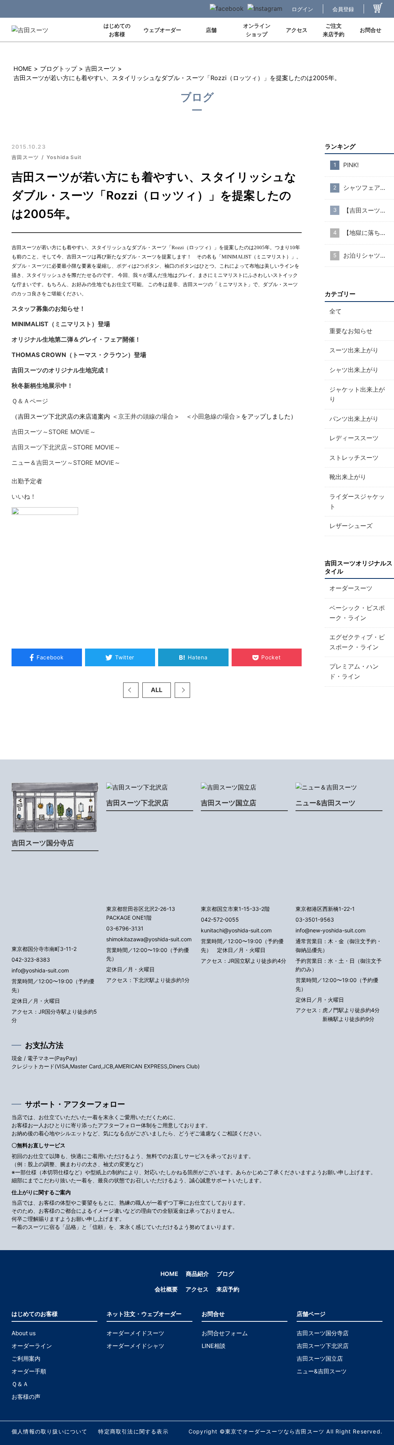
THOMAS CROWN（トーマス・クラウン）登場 (79, 355)
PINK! (351, 165)
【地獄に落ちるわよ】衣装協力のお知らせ (368, 232)
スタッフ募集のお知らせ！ (52, 308)
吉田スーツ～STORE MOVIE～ (54, 432)
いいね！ (24, 496)
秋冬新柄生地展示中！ (42, 385)
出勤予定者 (27, 481)
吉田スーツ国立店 (228, 803)
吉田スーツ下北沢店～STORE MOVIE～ (66, 447)
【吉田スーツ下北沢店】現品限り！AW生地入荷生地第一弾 (368, 210)
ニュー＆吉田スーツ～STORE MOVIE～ (66, 462)
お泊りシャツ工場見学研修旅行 (368, 255)
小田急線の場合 (213, 416)
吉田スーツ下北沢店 (137, 803)
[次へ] (182, 690)
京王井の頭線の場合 (146, 416)
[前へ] (131, 690)
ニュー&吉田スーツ (326, 803)
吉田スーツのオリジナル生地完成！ (61, 370)
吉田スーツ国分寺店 (43, 843)
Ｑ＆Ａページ (30, 401)
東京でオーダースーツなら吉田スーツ (274, 1431)
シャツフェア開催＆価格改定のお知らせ (368, 187)
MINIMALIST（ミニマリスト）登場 (61, 324)
